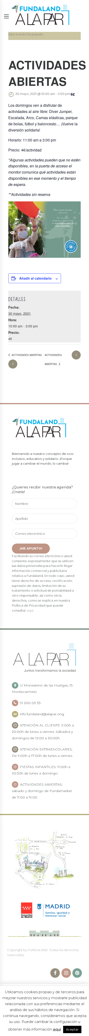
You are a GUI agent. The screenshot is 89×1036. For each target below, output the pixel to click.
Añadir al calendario (35, 278)
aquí (30, 610)
